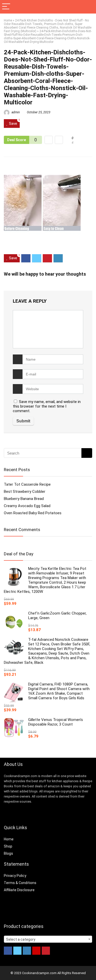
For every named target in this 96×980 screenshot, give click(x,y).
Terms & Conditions (20, 883)
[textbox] (48, 939)
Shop (8, 846)
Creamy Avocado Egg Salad (27, 506)
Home (8, 20)
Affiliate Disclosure (19, 890)
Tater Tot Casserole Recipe (27, 484)
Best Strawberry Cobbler (24, 491)
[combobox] (48, 939)
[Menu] (6, 7)
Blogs (8, 853)
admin (15, 112)
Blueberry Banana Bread (24, 498)
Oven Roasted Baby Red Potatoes (32, 513)
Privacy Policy (15, 876)
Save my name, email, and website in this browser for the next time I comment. (47, 406)
